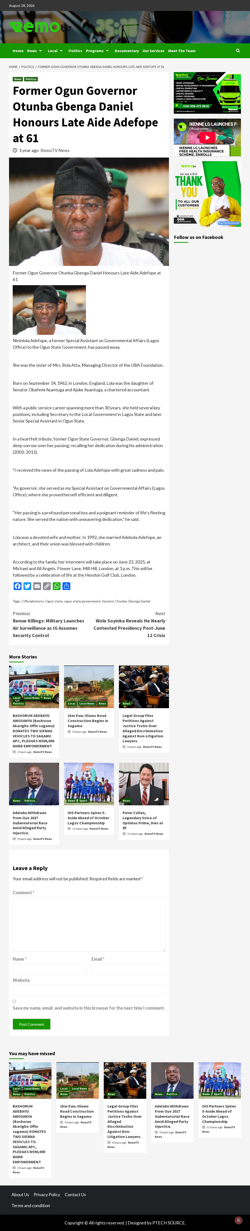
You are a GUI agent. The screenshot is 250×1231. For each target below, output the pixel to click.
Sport (83, 800)
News (32, 50)
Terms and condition (30, 1205)
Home (18, 50)
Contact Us (75, 1194)
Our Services (154, 50)
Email (98, 959)
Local (53, 50)
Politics (75, 50)
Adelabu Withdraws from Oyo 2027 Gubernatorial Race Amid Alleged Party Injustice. (30, 822)
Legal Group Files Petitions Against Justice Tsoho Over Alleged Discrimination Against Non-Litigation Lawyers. (143, 728)
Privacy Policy (47, 1194)
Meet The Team (182, 50)
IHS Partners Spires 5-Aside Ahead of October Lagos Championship (88, 817)
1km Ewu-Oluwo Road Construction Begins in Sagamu (88, 720)
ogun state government (82, 601)
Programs (95, 50)
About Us (20, 1194)
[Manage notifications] (238, 1220)
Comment (23, 892)
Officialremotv (32, 601)
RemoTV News (55, 150)
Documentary (127, 50)
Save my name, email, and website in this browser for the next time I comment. (89, 1008)
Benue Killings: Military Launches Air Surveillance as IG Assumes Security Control (48, 624)
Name (20, 959)
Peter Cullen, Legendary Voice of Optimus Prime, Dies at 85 (143, 820)
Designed (137, 1222)
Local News (32, 698)
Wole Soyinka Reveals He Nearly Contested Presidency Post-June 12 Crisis (129, 624)
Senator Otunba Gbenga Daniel (126, 601)
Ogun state (54, 601)
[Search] (238, 50)
